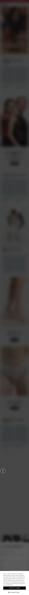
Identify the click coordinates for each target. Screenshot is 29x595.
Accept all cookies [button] (14, 588)
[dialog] (14, 583)
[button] (14, 592)
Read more (10, 585)
